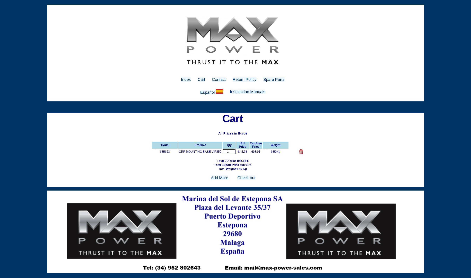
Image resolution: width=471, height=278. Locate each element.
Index (186, 79)
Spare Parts (273, 79)
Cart (201, 79)
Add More (219, 177)
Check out (246, 177)
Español (208, 92)
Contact (219, 79)
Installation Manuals (247, 91)
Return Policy (244, 79)
